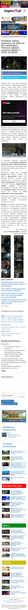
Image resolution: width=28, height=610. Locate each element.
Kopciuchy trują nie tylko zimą (17, 478)
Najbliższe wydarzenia (9, 428)
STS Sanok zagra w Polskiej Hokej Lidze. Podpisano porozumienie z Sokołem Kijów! (18, 537)
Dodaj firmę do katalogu (18, 601)
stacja (14, 318)
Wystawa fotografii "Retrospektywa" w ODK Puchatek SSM (14, 435)
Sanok (10, 318)
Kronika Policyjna (12, 485)
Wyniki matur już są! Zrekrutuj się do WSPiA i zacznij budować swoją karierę (17, 458)
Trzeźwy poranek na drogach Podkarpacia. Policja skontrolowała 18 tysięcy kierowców (17, 492)
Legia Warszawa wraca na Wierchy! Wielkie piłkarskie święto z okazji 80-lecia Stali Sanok (18, 555)
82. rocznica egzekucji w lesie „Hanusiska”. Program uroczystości (18, 581)
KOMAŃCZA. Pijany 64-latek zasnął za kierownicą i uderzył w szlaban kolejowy (18, 498)
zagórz (10, 320)
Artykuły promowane (9, 445)
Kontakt (19, 602)
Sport (6, 525)
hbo (6, 316)
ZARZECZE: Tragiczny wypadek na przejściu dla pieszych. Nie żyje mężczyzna (17, 504)
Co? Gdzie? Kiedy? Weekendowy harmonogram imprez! (18, 593)
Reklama (14, 602)
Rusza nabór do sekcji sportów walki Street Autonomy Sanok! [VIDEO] (18, 531)
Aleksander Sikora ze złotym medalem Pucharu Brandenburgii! (18, 549)
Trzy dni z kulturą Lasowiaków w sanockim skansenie (17, 587)
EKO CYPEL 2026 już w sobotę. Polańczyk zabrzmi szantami (18, 452)
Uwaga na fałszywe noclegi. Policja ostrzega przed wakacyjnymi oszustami (18, 516)
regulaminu (14, 368)
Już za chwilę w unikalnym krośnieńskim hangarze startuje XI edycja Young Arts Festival (18, 473)
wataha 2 (4, 320)
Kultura (7, 562)
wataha (19, 318)
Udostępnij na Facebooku (12, 73)
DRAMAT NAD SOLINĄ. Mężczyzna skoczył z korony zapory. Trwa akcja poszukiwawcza (18, 510)
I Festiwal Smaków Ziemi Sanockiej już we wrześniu (18, 568)
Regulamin (9, 602)
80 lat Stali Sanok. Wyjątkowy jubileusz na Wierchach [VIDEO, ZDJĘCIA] (17, 543)
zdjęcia (15, 320)
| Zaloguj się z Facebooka (9, 403)
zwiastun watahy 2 (18, 321)
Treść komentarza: (7, 377)
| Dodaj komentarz (8, 401)
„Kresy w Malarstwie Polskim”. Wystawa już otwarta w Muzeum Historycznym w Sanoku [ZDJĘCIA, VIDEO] (13, 575)
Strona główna (7, 601)
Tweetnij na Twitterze (11, 77)
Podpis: (3, 371)
